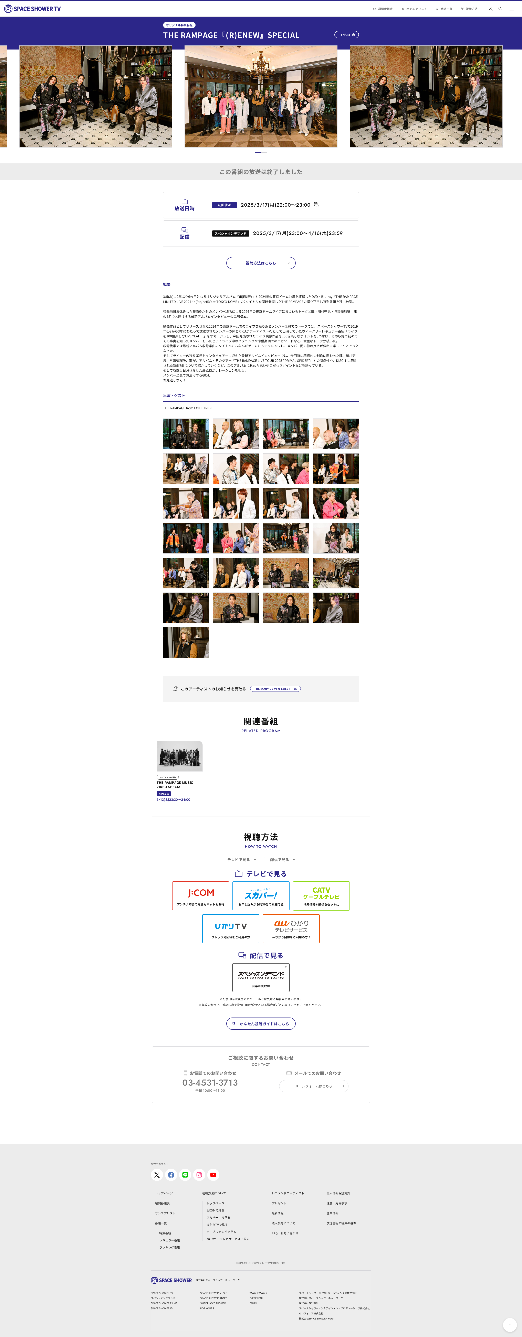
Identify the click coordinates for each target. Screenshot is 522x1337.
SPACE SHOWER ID (162, 1308)
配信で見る (279, 859)
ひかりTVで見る (217, 1224)
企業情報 (332, 1213)
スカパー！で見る (218, 1217)
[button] (258, 152)
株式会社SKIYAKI (308, 1303)
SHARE (345, 35)
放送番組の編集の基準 (341, 1223)
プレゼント (279, 1203)
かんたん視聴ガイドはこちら (264, 1023)
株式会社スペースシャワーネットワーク (321, 1298)
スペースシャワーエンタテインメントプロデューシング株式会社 (334, 1308)
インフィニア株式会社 (311, 1313)
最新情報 (278, 1213)
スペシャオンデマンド (163, 1298)
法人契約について (283, 1223)
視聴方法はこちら (261, 262)
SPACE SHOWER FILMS (164, 1303)
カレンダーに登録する (316, 204)
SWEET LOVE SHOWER (213, 1303)
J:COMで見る (215, 1210)
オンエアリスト (416, 9)
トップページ (164, 1193)
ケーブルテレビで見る (221, 1232)
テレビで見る (238, 859)
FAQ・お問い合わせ (285, 1233)
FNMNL (254, 1303)
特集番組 (165, 1233)
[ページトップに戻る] (510, 1325)
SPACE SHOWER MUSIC (213, 1293)
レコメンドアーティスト (288, 1193)
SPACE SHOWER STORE (213, 1298)
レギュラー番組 (169, 1240)
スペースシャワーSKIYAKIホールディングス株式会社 (328, 1293)
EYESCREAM (256, 1298)
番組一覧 (446, 9)
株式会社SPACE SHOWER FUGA (316, 1318)
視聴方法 (472, 9)
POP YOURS (207, 1308)
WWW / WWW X (258, 1293)
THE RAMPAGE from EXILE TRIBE (275, 688)
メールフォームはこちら (314, 1086)
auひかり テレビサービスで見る (228, 1239)
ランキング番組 (169, 1247)
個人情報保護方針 (338, 1193)
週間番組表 (385, 9)
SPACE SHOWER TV (162, 1293)
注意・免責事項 (337, 1203)
